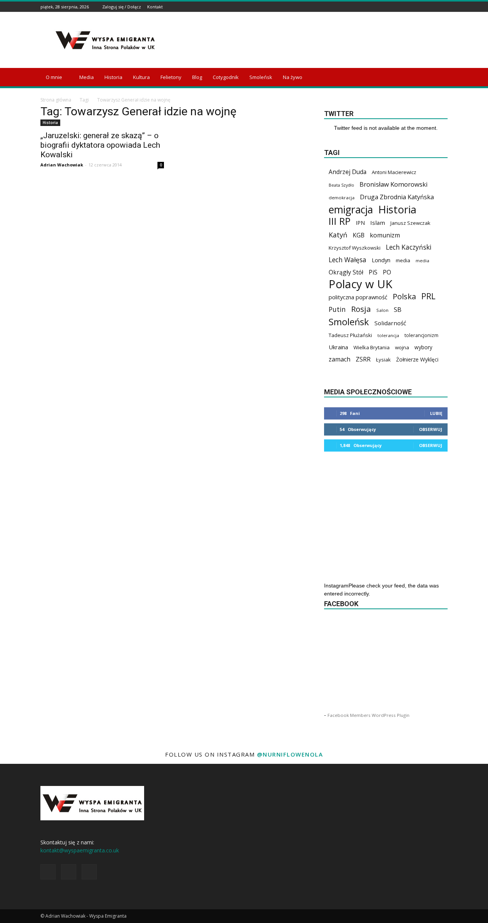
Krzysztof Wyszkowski (354, 247)
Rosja (361, 309)
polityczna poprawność (358, 297)
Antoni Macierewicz (394, 172)
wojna (402, 347)
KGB (358, 235)
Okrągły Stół (346, 272)
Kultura (141, 77)
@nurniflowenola (290, 754)
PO (387, 272)
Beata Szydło (341, 185)
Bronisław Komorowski (394, 184)
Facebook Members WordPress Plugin (368, 715)
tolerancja (388, 335)
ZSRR (363, 359)
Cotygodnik (226, 77)
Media (86, 77)
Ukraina (338, 347)
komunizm (385, 235)
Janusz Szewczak (410, 222)
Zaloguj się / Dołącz (121, 7)
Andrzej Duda (347, 172)
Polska (404, 296)
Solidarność (390, 323)
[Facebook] (424, 7)
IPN (360, 222)
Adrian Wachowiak (61, 165)
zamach (339, 359)
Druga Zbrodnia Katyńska (397, 197)
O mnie (54, 77)
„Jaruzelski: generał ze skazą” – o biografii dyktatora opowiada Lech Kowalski (100, 145)
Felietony (171, 77)
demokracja (342, 197)
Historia (113, 77)
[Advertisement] (309, 40)
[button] (438, 77)
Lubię (436, 413)
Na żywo (292, 77)
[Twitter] (443, 7)
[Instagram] (434, 7)
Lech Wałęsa (347, 260)
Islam (377, 222)
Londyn (381, 260)
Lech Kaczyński (409, 247)
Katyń (338, 235)
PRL (428, 296)
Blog (197, 77)
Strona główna (55, 100)
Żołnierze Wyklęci (417, 359)
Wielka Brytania (371, 347)
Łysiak (383, 359)
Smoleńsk (260, 77)
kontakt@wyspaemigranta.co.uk (79, 850)
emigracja (351, 209)
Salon (382, 310)
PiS (373, 272)
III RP (339, 221)
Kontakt (155, 7)
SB (397, 309)
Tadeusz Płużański (350, 335)
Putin (337, 309)
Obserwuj (430, 429)
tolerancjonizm (421, 335)
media (403, 260)
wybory (423, 347)
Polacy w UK (360, 284)
